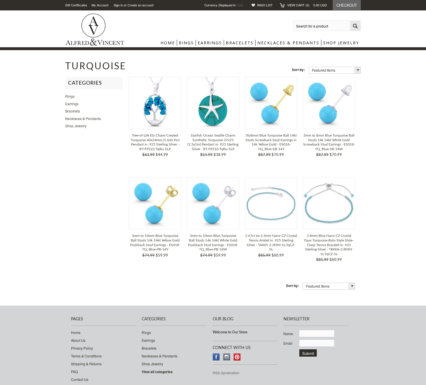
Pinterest (237, 357)
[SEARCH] (355, 26)
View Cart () (307, 5)
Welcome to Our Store (230, 332)
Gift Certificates (76, 5)
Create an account (141, 5)
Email (287, 343)
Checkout (346, 5)
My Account (100, 5)
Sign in (118, 5)
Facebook (216, 357)
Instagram (226, 357)
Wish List (265, 5)
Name (288, 333)
